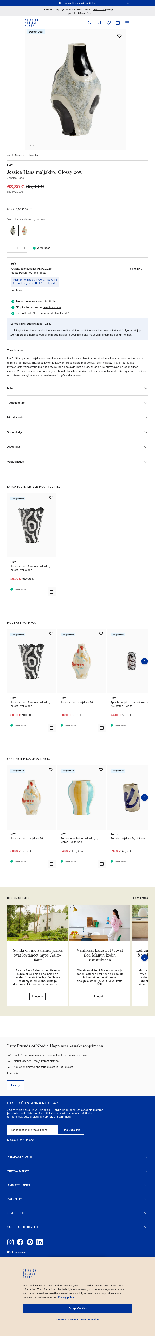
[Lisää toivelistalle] (119, 35)
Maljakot (34, 155)
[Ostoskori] (118, 22)
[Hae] (90, 22)
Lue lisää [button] (16, 290)
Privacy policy (66, 1297)
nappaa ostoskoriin (41, 334)
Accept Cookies (78, 1308)
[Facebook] (20, 1242)
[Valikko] (127, 22)
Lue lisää (12, 1073)
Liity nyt (50, 283)
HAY (10, 165)
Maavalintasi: (15, 1140)
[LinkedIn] (39, 1242)
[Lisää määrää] (24, 248)
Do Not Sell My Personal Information (77, 1319)
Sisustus (19, 155)
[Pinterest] (30, 1242)
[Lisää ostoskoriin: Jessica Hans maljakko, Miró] (102, 728)
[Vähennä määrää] (10, 248)
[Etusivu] (8, 155)
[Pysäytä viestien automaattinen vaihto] (127, 3)
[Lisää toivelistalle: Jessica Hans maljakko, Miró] (100, 633)
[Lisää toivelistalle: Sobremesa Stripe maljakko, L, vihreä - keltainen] (100, 769)
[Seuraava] (144, 957)
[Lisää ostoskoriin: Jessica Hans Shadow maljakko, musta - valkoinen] (52, 591)
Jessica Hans (15, 178)
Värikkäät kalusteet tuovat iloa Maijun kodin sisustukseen (99, 955)
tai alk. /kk (17, 209)
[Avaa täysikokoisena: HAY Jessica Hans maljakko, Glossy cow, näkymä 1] (75, 89)
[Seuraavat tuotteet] (144, 661)
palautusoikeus (52, 307)
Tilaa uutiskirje (71, 1130)
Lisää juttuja (140, 898)
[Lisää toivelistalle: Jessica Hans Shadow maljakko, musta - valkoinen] (50, 497)
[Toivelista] (109, 22)
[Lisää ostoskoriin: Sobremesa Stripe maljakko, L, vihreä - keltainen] (102, 864)
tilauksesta (61, 313)
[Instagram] (10, 1242)
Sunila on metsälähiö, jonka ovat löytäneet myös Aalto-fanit (38, 955)
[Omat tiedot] (99, 22)
